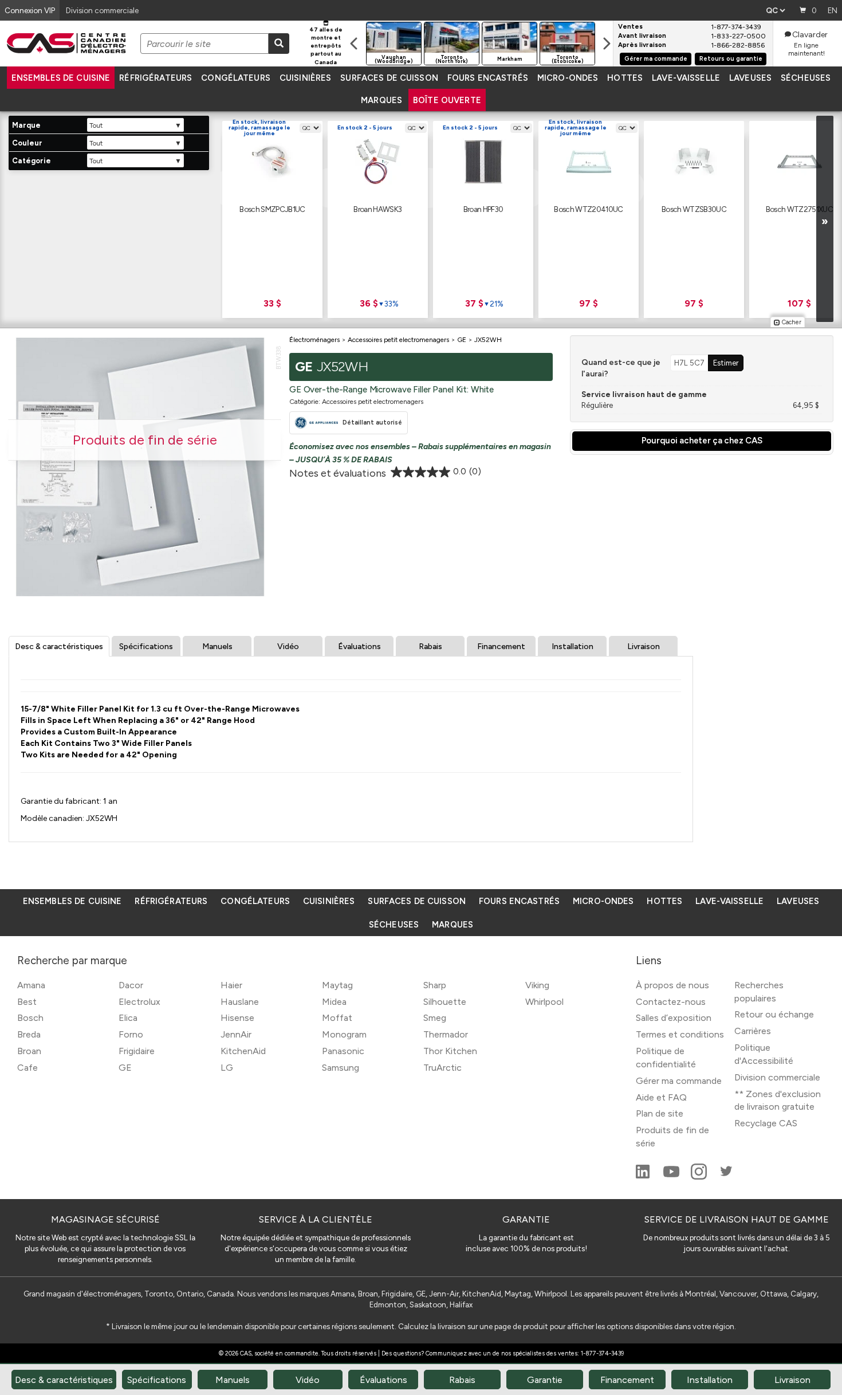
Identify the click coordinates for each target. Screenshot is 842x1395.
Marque (26, 125)
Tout (95, 125)
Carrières (752, 1030)
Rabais (430, 646)
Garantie (544, 1379)
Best (27, 1001)
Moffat (337, 1017)
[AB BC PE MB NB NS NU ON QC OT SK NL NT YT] (775, 10)
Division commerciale (777, 1077)
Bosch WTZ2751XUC (799, 209)
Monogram (344, 1034)
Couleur (27, 143)
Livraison (643, 646)
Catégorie (31, 160)
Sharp (434, 985)
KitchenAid (243, 1051)
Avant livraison (642, 36)
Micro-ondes (567, 78)
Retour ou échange (774, 1014)
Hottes (625, 78)
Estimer (725, 362)
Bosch (30, 1017)
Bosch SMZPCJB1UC (272, 209)
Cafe (27, 1067)
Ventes (630, 26)
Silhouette (444, 1001)
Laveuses (750, 78)
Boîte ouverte (447, 100)
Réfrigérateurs (155, 78)
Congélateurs (235, 78)
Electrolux (139, 1001)
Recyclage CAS (765, 1123)
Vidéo (288, 646)
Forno (131, 1034)
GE (125, 1067)
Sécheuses (806, 78)
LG (227, 1067)
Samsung (340, 1067)
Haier (231, 985)
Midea (334, 1001)
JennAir (236, 1034)
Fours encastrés (487, 78)
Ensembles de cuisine (61, 78)
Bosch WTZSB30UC (694, 209)
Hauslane (240, 1001)
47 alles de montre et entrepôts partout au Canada (326, 46)
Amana (31, 985)
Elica (128, 1017)
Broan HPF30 (483, 209)
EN (832, 10)
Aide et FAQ (661, 1097)
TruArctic (442, 1067)
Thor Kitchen (450, 1051)
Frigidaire (137, 1051)
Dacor (131, 985)
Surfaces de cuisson (389, 78)
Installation (572, 646)
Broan (29, 1051)
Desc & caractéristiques (59, 646)
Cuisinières (305, 78)
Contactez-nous (671, 1001)
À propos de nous (672, 985)
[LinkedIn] (644, 1176)
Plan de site (659, 1113)
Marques (381, 100)
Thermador (445, 1034)
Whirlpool (544, 1001)
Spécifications (146, 646)
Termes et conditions (680, 1034)
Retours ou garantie (730, 58)
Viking (537, 985)
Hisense (237, 1017)
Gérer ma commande (655, 58)
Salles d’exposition (673, 1017)
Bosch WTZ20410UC (588, 209)
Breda (29, 1034)
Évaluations (359, 646)
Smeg (434, 1017)
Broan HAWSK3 (377, 209)
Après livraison (642, 45)
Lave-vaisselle (686, 78)
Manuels (217, 646)
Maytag (337, 985)
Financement (501, 646)
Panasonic (343, 1051)
